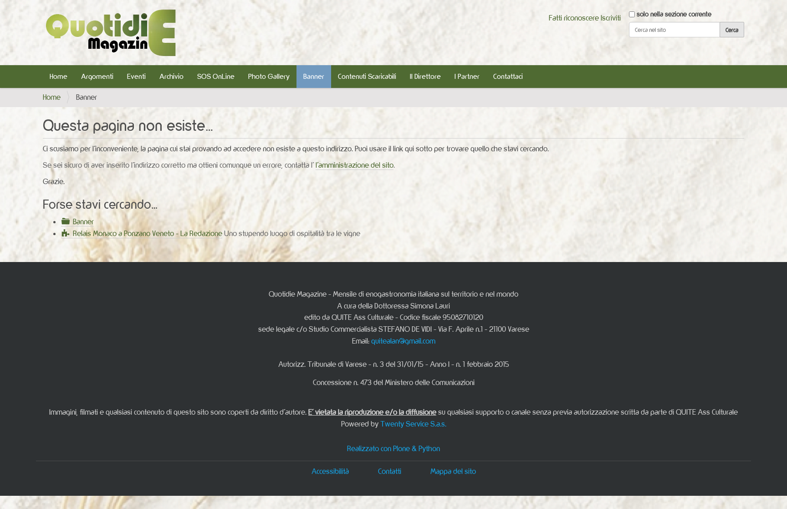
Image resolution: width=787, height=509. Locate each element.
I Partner (467, 76)
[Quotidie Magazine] (110, 32)
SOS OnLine (216, 76)
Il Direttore (425, 76)
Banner (313, 76)
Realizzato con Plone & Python (393, 448)
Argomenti (97, 76)
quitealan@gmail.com (403, 340)
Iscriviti (611, 17)
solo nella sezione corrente (674, 14)
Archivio (171, 76)
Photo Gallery (269, 76)
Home (58, 76)
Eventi (136, 76)
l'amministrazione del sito (355, 165)
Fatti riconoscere (574, 17)
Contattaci (508, 76)
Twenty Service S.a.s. (413, 423)
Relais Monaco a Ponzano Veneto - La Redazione (147, 233)
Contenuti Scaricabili (367, 76)
